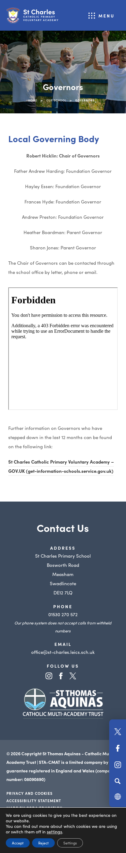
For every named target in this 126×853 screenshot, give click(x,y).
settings (54, 831)
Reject (43, 842)
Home (32, 100)
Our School (56, 100)
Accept (18, 842)
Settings (70, 842)
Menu (106, 16)
